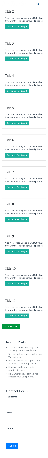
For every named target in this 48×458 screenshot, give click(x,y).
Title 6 (9, 139)
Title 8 (9, 204)
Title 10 (10, 268)
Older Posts (10, 327)
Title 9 (9, 236)
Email (10, 413)
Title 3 (9, 43)
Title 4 (9, 75)
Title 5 (9, 107)
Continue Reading (16, 27)
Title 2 (9, 11)
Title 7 (9, 172)
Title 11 (10, 300)
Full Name (12, 397)
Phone (10, 428)
